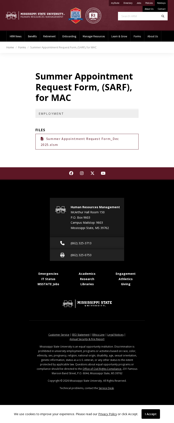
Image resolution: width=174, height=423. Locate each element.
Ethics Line (98, 334)
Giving (125, 284)
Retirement (49, 36)
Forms (137, 36)
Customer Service (58, 334)
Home (10, 47)
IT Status (48, 279)
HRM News (15, 36)
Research (87, 279)
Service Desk (106, 388)
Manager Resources (94, 36)
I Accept (151, 414)
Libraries (87, 284)
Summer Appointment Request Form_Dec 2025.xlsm (80, 142)
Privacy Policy (107, 414)
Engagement (126, 274)
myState (116, 2)
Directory (129, 2)
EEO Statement (81, 334)
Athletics (126, 279)
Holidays (161, 2)
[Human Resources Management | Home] (35, 15)
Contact (162, 8)
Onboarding (69, 36)
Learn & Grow (119, 36)
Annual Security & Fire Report (87, 339)
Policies (150, 2)
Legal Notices (115, 334)
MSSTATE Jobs (48, 284)
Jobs (140, 2)
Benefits (32, 36)
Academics (87, 274)
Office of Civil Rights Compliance (102, 369)
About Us (149, 8)
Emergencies (48, 274)
